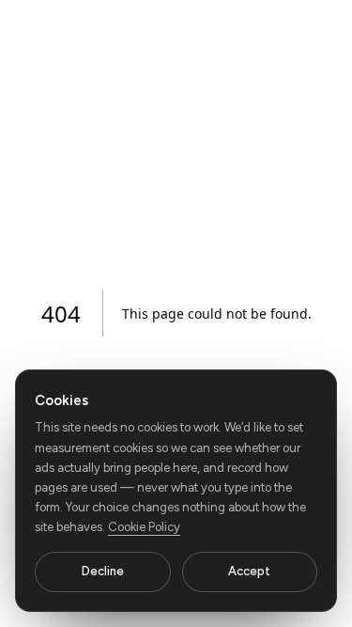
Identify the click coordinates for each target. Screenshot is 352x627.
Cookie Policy (144, 527)
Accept (249, 571)
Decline (103, 571)
